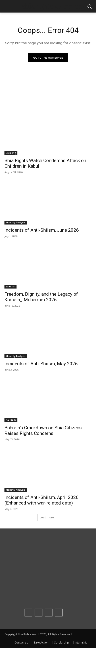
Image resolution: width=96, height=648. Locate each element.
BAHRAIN (11, 420)
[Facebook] (28, 612)
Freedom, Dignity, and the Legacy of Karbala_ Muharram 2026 (41, 296)
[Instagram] (38, 612)
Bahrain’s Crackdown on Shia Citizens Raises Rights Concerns (43, 430)
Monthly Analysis (15, 222)
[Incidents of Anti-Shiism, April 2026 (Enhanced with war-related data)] (48, 470)
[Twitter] (59, 612)
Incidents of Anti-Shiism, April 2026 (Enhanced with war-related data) (41, 500)
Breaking (11, 152)
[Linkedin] (48, 612)
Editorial (10, 286)
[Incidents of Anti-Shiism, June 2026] (48, 203)
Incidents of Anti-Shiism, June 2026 (41, 230)
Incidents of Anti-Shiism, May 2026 (41, 363)
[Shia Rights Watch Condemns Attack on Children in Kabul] (48, 133)
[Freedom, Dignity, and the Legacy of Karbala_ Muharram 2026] (48, 267)
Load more (47, 517)
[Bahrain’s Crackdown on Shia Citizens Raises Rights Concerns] (48, 400)
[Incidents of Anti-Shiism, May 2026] (48, 336)
